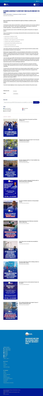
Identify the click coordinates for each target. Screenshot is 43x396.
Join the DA (5, 381)
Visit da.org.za (7, 1)
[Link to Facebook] (36, 1)
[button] (11, 108)
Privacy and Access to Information (8, 382)
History (4, 362)
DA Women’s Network (6, 377)
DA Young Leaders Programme (7, 378)
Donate (4, 371)
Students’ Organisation (6, 374)
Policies (4, 365)
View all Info (6, 358)
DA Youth (4, 373)
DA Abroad (5, 375)
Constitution (5, 364)
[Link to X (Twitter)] (38, 1)
